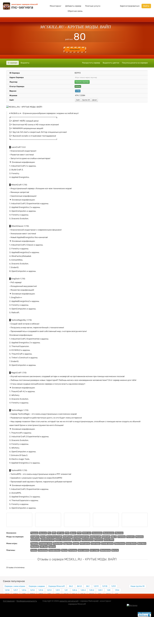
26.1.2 (79, 586)
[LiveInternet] (144, 605)
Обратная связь (75, 11)
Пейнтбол (58, 543)
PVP (79, 533)
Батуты (115, 550)
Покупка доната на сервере (135, 63)
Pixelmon (99, 540)
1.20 (108, 590)
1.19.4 (117, 590)
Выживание (108, 533)
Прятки (52, 546)
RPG (54, 533)
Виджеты (25, 63)
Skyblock (34, 546)
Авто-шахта (83, 550)
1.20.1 (100, 590)
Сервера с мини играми (15, 586)
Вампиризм (105, 550)
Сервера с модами (37, 586)
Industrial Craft (47, 540)
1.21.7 (15, 590)
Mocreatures (87, 540)
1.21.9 (113, 586)
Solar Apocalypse (63, 540)
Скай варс (95, 543)
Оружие (42, 533)
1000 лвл (87, 533)
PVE (67, 533)
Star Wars (76, 540)
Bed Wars (142, 543)
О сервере (12, 63)
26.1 (87, 586)
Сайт (78, 100)
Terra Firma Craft (54, 537)
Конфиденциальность (27, 601)
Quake (76, 543)
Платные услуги (92, 6)
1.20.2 (91, 590)
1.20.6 (74, 590)
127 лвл (60, 533)
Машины (139, 537)
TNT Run (43, 546)
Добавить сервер (73, 6)
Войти (146, 6)
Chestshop (42, 550)
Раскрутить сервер (91, 63)
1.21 (66, 590)
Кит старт (94, 550)
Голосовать (75, 50)
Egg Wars (68, 543)
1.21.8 (7, 590)
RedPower (67, 537)
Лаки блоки (120, 543)
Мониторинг (55, 6)
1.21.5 (32, 590)
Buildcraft (35, 540)
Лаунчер (119, 533)
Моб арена (84, 543)
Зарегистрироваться (129, 6)
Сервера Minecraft (56, 586)
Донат (94, 100)
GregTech (35, 537)
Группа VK (86, 100)
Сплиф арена (107, 543)
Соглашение (9, 601)
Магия (64, 550)
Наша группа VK (138, 586)
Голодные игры (45, 543)
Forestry (130, 537)
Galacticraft (95, 537)
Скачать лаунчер (82, 82)
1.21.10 (104, 586)
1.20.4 (83, 590)
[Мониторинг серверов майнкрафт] (20, 6)
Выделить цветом (111, 63)
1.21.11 (96, 586)
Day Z (113, 537)
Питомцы (73, 550)
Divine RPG (109, 540)
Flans (43, 537)
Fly (49, 533)
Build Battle (131, 543)
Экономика (97, 533)
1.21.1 (58, 590)
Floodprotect (54, 550)
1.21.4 (40, 590)
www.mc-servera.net (68, 601)
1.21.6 (24, 590)
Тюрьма (34, 533)
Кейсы (34, 550)
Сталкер (121, 537)
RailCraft (106, 537)
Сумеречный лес (81, 537)
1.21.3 (49, 590)
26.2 (71, 586)
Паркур (34, 543)
